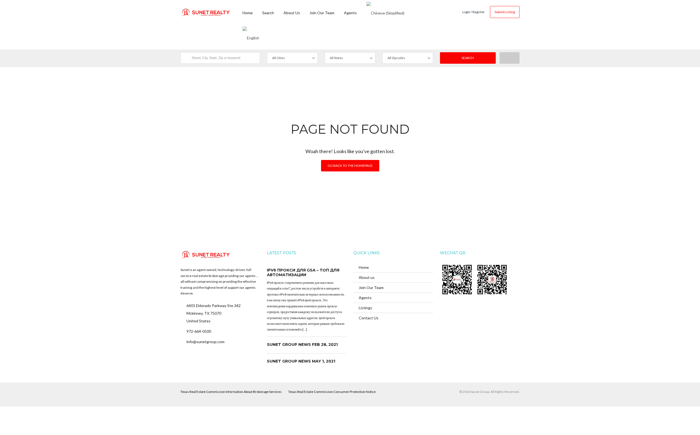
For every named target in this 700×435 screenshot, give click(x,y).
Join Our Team (322, 12)
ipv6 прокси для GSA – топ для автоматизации (303, 273)
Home (248, 12)
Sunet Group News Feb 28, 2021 (302, 344)
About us (292, 12)
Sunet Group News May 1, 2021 (301, 361)
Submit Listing (505, 12)
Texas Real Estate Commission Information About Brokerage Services (231, 392)
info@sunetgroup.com (205, 341)
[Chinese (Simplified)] (385, 12)
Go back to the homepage (350, 166)
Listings (365, 307)
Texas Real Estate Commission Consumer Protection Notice (332, 392)
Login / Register (473, 12)
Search (268, 12)
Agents (350, 12)
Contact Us (368, 318)
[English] (251, 37)
